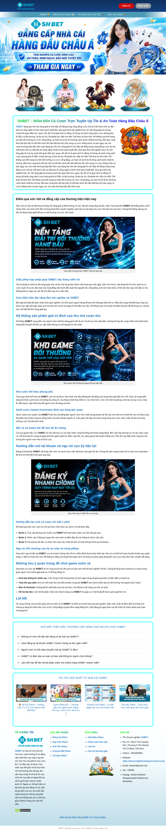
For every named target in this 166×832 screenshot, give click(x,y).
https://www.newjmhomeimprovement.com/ (144, 761)
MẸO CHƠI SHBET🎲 (64, 15)
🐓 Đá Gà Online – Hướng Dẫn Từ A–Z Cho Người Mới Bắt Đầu (31, 707)
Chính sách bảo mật (97, 742)
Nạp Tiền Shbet (60, 742)
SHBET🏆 (45, 15)
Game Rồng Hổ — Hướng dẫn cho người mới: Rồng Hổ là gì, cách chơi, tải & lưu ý (66, 708)
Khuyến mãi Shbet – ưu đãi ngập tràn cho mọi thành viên (100, 706)
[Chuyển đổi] (18, 637)
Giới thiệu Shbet (95, 737)
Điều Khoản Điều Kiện (71, 817)
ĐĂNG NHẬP (143, 6)
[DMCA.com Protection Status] (23, 810)
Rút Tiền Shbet (60, 746)
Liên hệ (91, 746)
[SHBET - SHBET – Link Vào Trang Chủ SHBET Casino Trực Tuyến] (25, 6)
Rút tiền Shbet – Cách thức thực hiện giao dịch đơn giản (134, 706)
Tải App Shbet (60, 755)
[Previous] (15, 703)
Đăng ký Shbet (60, 737)
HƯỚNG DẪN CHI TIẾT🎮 (91, 15)
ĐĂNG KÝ (126, 6)
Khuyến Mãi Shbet (62, 751)
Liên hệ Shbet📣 (116, 15)
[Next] (151, 703)
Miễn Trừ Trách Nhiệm (95, 817)
